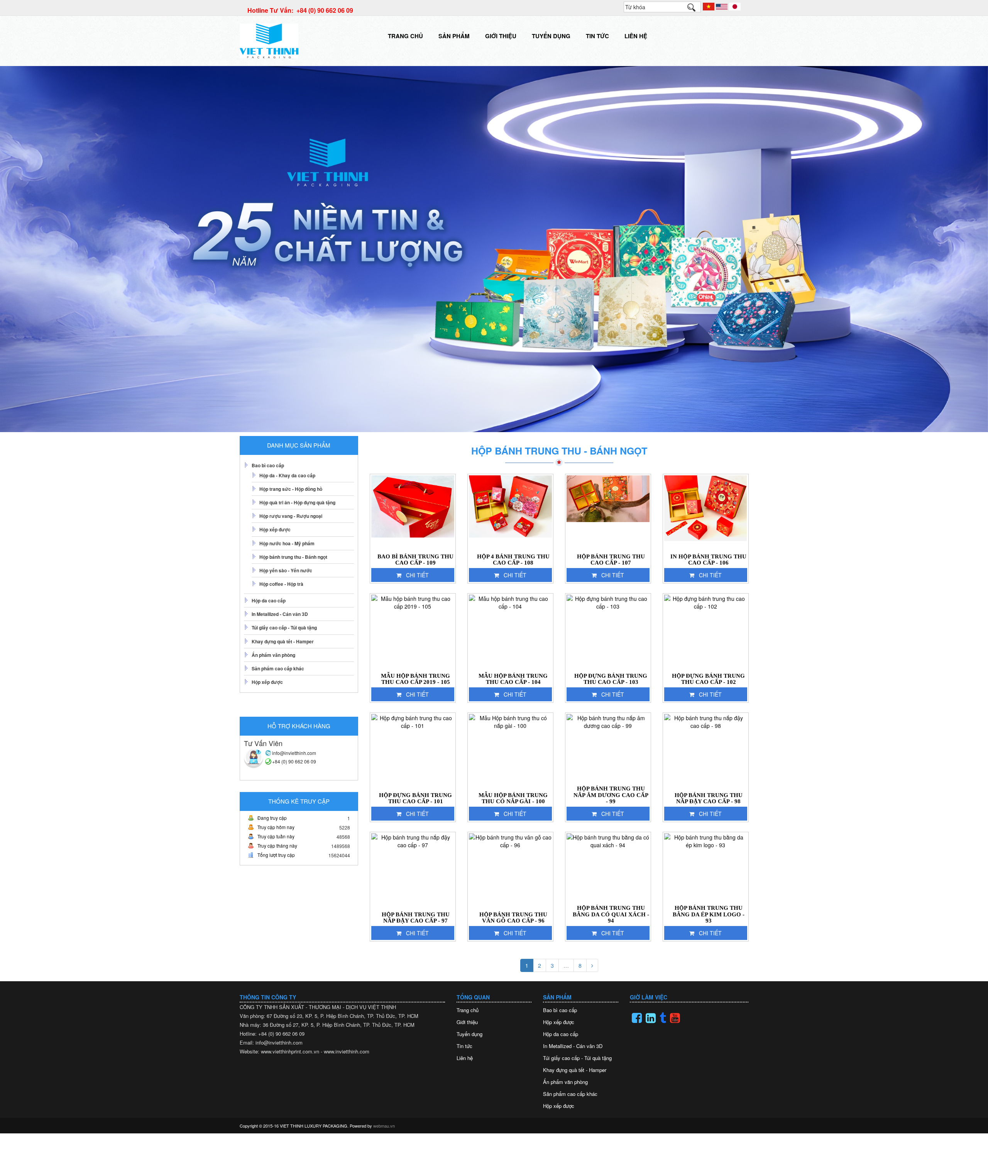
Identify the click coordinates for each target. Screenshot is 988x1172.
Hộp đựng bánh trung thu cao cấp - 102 (708, 679)
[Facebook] (637, 1018)
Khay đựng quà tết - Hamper (283, 641)
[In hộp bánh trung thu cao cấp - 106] (705, 513)
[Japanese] (735, 6)
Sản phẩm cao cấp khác (278, 668)
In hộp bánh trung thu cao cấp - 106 (708, 559)
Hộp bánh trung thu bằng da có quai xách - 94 (611, 914)
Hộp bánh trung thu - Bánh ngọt (293, 556)
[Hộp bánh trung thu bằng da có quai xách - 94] (608, 871)
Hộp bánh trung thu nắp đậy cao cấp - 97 (416, 917)
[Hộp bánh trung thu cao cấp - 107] (608, 513)
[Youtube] (675, 1018)
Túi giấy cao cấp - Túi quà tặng (284, 627)
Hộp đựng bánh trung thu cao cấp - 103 (610, 679)
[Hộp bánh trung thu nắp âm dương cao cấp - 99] (608, 751)
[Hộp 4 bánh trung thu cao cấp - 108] (510, 513)
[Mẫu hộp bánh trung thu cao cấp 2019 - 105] (412, 632)
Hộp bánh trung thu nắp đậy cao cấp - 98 (709, 798)
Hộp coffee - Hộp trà (281, 583)
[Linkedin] (651, 1018)
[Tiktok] (663, 1018)
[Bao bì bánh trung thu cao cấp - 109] (412, 513)
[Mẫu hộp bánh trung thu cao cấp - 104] (510, 632)
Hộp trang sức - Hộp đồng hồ (290, 488)
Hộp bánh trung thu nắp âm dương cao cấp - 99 (611, 794)
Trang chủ (405, 36)
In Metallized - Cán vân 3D (280, 614)
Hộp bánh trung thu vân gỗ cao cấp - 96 (513, 917)
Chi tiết (417, 575)
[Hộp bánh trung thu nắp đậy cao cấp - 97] (412, 871)
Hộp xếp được (275, 529)
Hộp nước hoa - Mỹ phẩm (287, 543)
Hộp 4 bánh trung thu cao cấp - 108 (513, 559)
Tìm (695, 9)
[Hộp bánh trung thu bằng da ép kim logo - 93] (705, 871)
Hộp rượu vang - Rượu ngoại (290, 515)
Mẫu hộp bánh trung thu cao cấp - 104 (513, 679)
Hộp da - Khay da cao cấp (287, 475)
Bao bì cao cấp (268, 465)
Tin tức (597, 36)
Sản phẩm (454, 36)
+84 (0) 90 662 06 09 (294, 761)
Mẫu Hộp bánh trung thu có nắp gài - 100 (513, 798)
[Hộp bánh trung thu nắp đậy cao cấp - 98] (705, 751)
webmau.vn (384, 1126)
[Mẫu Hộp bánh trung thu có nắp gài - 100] (510, 751)
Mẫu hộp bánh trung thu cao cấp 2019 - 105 (415, 679)
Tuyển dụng (551, 36)
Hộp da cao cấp (269, 600)
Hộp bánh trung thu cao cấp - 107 (611, 559)
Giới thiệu (500, 36)
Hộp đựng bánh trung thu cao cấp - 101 (415, 798)
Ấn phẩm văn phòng (273, 654)
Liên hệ (635, 36)
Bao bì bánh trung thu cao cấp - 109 (415, 559)
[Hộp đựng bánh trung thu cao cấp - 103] (608, 632)
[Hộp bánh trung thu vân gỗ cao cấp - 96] (510, 871)
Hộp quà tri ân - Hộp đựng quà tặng (297, 502)
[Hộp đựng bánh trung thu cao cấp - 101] (412, 751)
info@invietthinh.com (294, 753)
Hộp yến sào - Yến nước (285, 570)
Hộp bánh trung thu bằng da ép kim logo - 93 (708, 914)
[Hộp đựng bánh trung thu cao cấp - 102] (705, 632)
